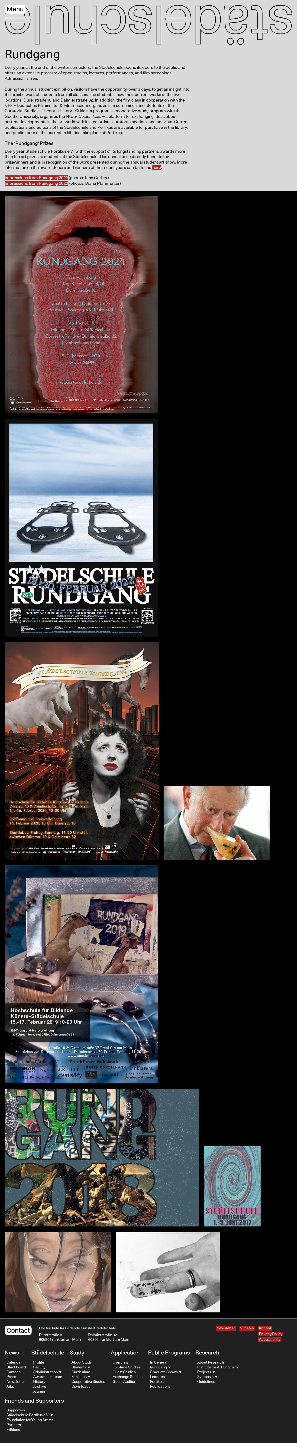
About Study (81, 1362)
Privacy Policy (270, 1334)
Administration (45, 1372)
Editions (13, 1430)
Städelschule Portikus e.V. (28, 1415)
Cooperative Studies (88, 1382)
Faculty (39, 1367)
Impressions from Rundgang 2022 (36, 178)
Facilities (79, 1377)
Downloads (80, 1386)
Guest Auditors (125, 1382)
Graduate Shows (164, 1372)
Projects (204, 1372)
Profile (38, 1362)
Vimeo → (247, 1328)
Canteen (13, 1372)
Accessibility (269, 1339)
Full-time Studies (127, 1367)
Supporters (15, 1410)
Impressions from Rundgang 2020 (36, 183)
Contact (18, 1330)
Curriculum (80, 1372)
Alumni (39, 1391)
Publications (160, 1386)
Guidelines (206, 1382)
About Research (210, 1362)
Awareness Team (47, 1377)
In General (158, 1362)
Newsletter (225, 1328)
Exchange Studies (127, 1377)
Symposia (205, 1377)
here (156, 168)
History (39, 1382)
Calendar (14, 1362)
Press (11, 1377)
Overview (121, 1362)
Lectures (157, 1377)
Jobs (10, 1386)
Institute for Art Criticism (217, 1367)
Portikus (157, 1382)
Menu (15, 9)
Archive (39, 1386)
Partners (13, 1425)
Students (79, 1367)
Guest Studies (124, 1372)
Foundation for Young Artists (29, 1420)
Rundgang (159, 1367)
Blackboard (16, 1367)
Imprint (265, 1328)
